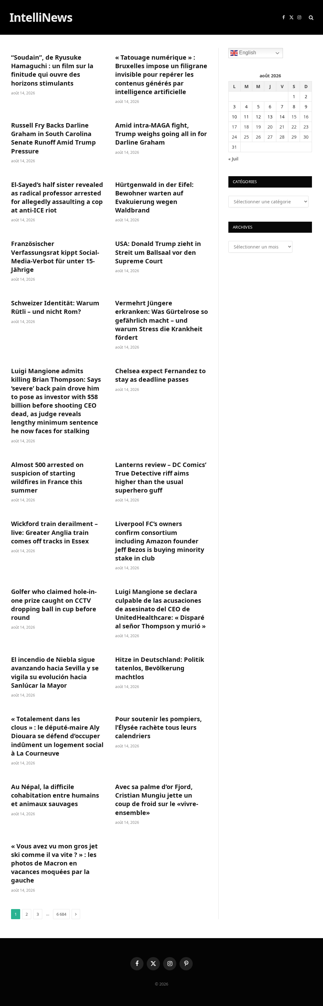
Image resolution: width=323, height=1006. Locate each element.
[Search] (311, 17)
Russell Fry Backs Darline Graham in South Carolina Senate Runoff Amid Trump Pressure (53, 138)
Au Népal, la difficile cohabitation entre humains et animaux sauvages (55, 795)
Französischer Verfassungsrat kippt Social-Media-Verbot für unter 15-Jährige (55, 256)
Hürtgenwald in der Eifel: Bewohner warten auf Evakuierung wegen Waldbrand (154, 197)
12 (258, 117)
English (247, 52)
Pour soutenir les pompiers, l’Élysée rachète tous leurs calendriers (158, 727)
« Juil (233, 159)
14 (282, 117)
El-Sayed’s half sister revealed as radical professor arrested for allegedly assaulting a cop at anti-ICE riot (57, 197)
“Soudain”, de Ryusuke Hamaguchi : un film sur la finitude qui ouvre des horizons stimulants (52, 70)
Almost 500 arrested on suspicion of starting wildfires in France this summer (47, 477)
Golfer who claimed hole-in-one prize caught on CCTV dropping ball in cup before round (54, 604)
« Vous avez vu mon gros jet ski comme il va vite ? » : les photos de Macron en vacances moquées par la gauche (54, 863)
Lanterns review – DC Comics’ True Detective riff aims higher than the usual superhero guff (160, 477)
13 (270, 117)
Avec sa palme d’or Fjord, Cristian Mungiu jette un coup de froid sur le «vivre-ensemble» (156, 799)
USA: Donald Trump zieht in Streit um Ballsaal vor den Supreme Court (158, 252)
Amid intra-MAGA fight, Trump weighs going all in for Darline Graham (161, 134)
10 (234, 117)
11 (246, 117)
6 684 (61, 914)
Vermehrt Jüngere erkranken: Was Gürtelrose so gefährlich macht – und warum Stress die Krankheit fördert (161, 320)
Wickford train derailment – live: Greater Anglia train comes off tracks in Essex (54, 532)
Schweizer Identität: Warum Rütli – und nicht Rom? (55, 307)
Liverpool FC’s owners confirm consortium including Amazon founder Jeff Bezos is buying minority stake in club (159, 540)
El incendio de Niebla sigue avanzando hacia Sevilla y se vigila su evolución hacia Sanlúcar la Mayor (55, 672)
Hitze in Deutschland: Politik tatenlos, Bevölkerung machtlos (159, 668)
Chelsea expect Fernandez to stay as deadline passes (160, 375)
